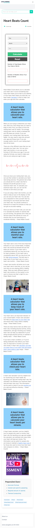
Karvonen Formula (13, 485)
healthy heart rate (24, 443)
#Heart (13, 499)
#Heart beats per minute (20, 502)
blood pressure (13, 257)
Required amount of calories (16, 490)
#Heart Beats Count (8, 502)
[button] (33, 2)
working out (27, 385)
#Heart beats (20, 499)
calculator (14, 97)
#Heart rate (7, 505)
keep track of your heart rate (21, 319)
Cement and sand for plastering (17, 488)
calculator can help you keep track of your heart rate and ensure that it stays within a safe (17, 347)
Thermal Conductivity (14, 493)
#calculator (7, 499)
